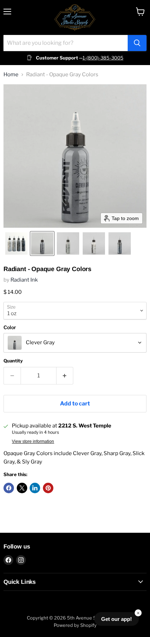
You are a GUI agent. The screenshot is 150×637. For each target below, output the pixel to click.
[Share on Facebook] (8, 488)
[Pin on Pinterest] (48, 488)
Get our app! (116, 619)
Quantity (13, 360)
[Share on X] (22, 488)
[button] (16, 243)
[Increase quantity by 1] (65, 375)
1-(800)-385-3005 (103, 58)
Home (10, 75)
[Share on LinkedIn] (35, 488)
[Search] (137, 43)
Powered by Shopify (75, 625)
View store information (33, 441)
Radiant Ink (24, 280)
